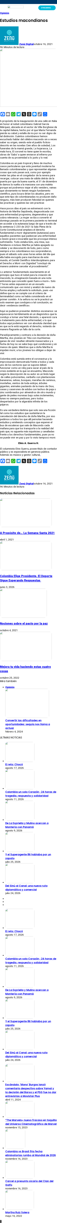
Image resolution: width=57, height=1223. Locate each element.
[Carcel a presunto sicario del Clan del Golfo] (19, 1177)
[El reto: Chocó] (19, 761)
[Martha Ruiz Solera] (19, 1209)
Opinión (4, 13)
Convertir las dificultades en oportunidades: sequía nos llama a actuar (27, 724)
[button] (2, 7)
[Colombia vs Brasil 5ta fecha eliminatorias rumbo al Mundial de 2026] (15, 1148)
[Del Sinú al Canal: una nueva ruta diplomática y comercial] (19, 882)
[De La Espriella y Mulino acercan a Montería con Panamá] (19, 819)
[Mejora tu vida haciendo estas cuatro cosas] (26, 660)
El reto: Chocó (14, 764)
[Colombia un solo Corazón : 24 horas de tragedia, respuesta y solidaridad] (19, 788)
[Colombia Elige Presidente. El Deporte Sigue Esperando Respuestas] (26, 569)
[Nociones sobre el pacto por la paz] (23, 616)
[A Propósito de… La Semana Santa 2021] (26, 526)
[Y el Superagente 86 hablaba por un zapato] (19, 851)
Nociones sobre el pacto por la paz (24, 623)
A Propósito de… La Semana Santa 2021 (27, 533)
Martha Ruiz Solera (17, 1212)
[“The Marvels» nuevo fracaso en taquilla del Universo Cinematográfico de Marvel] (19, 1116)
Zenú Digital (26, 44)
